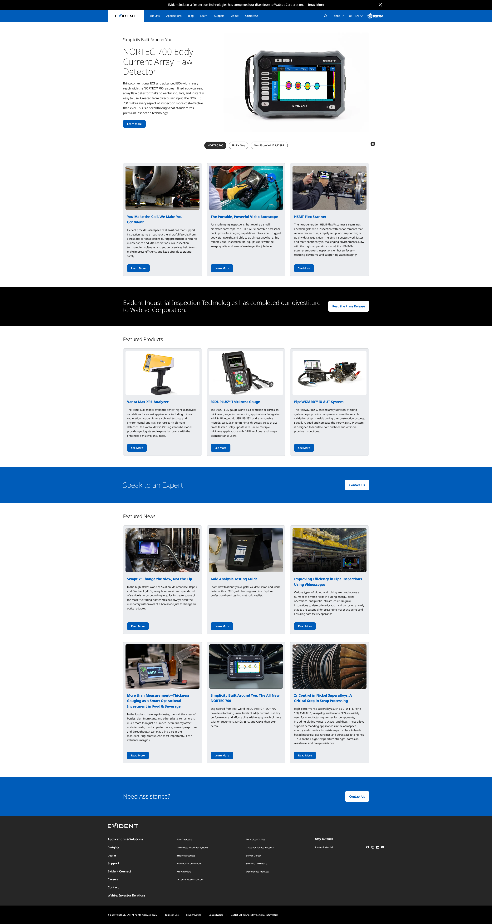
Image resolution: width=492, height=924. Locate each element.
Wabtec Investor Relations (126, 895)
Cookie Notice (216, 914)
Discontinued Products (257, 871)
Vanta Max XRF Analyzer (148, 401)
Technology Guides (255, 839)
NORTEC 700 (215, 145)
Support (219, 16)
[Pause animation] (373, 144)
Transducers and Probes (189, 863)
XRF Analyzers (184, 871)
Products (154, 16)
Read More (316, 5)
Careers (113, 879)
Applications (173, 16)
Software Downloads (256, 863)
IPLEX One (238, 145)
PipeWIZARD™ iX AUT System (318, 401)
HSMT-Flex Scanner (310, 216)
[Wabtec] (375, 16)
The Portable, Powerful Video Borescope (244, 216)
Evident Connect (119, 871)
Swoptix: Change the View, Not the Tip (159, 579)
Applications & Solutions (125, 839)
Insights (113, 847)
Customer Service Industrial (260, 847)
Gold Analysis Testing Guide (234, 579)
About (235, 16)
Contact (113, 887)
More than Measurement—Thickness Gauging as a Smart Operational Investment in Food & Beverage (158, 701)
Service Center (253, 855)
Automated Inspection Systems (192, 847)
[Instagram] (372, 848)
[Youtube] (382, 848)
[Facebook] (367, 848)
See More (304, 268)
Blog (191, 16)
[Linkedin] (377, 848)
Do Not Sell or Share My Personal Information (254, 914)
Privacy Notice (193, 914)
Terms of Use (172, 914)
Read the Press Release (348, 306)
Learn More (134, 124)
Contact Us (251, 16)
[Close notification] (380, 5)
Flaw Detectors (184, 839)
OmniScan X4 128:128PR (269, 145)
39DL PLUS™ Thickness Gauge (235, 401)
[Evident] (126, 16)
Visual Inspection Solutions (190, 879)
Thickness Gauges (186, 855)
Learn (203, 16)
